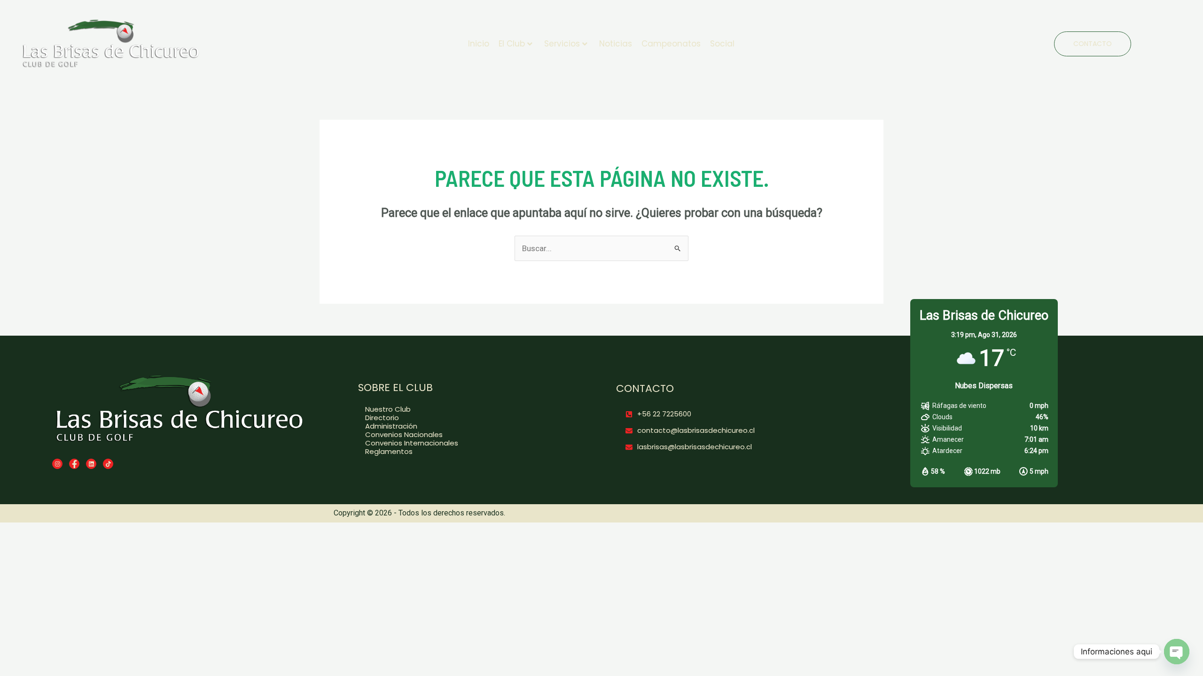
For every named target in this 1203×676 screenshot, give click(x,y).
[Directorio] (460, 418)
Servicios (562, 43)
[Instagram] (57, 464)
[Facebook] (74, 464)
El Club (512, 43)
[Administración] (460, 426)
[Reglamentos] (460, 451)
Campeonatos (671, 43)
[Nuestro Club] (460, 409)
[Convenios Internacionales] (460, 443)
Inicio (478, 43)
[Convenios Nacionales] (460, 434)
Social (722, 43)
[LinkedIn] (91, 464)
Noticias (615, 43)
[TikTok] (108, 464)
